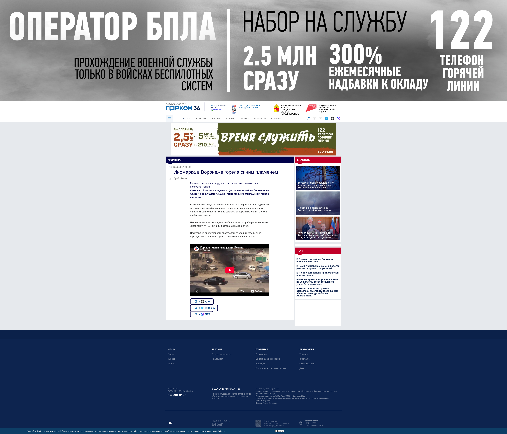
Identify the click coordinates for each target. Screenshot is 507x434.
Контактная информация (267, 359)
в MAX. (204, 314)
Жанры (216, 118)
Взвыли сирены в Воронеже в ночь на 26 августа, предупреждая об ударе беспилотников (317, 281)
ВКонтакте (304, 359)
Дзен (301, 368)
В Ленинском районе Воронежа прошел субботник (315, 260)
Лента (186, 118)
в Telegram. (206, 308)
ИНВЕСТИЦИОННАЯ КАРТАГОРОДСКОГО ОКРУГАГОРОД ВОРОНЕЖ (291, 109)
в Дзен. (204, 301)
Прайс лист (217, 359)
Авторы (229, 118)
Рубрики (201, 118)
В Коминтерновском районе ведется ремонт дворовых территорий (318, 267)
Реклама (276, 118)
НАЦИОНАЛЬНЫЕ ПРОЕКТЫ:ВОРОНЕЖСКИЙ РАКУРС (327, 108)
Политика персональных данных (271, 368)
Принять (279, 431)
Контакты (260, 118)
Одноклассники (306, 364)
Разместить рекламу (222, 354)
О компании (261, 354)
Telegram (303, 354)
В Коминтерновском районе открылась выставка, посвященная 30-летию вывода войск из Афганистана (317, 292)
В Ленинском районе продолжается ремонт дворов (317, 274)
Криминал (175, 159)
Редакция (260, 364)
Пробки (244, 118)
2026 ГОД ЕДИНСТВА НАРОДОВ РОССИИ (249, 106)
